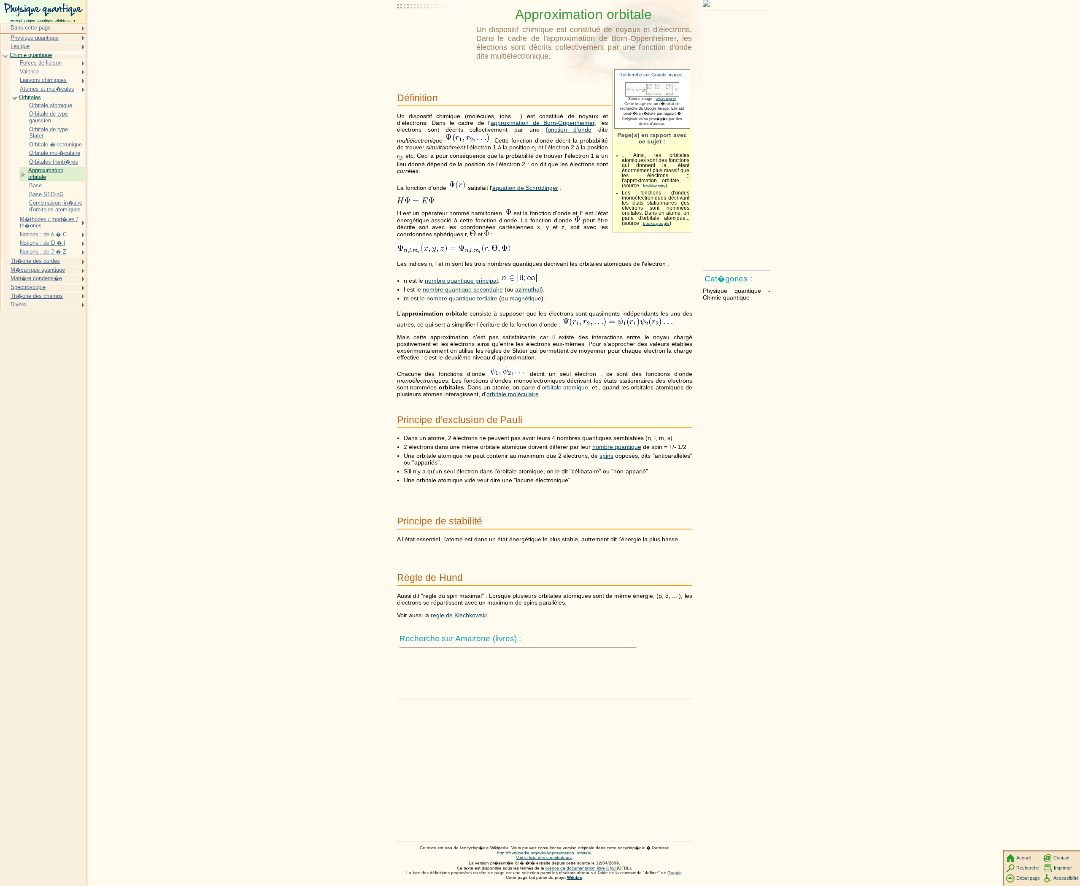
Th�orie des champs (37, 296)
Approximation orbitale (45, 173)
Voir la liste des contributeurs (544, 857)
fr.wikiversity (654, 186)
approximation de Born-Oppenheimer (542, 122)
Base (35, 185)
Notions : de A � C (43, 234)
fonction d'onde (568, 129)
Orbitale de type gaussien (48, 117)
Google (674, 872)
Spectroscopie (28, 287)
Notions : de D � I (42, 243)
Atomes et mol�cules (47, 89)
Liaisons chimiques (43, 80)
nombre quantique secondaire (463, 289)
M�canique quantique (38, 270)
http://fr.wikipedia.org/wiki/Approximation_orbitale (544, 853)
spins (606, 455)
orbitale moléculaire (512, 394)
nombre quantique (616, 446)
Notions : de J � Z (43, 252)
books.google (656, 223)
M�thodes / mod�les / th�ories (49, 222)
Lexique (20, 46)
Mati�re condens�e (36, 278)
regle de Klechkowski (459, 615)
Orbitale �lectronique (55, 144)
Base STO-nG (46, 194)
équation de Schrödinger (525, 187)
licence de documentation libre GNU (581, 868)
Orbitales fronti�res (53, 162)
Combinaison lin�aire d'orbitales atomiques (55, 206)
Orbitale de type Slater (48, 132)
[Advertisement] (435, 27)
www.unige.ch (666, 99)
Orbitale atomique (50, 105)
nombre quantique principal (461, 280)
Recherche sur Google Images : (652, 74)
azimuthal (528, 289)
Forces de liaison (41, 62)
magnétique (525, 298)
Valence (29, 71)
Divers (18, 304)
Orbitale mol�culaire (54, 153)
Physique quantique (35, 38)
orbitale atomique (565, 387)
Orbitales (30, 97)
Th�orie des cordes (35, 261)
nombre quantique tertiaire (462, 298)
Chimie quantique (31, 55)
